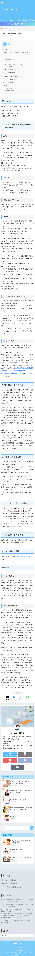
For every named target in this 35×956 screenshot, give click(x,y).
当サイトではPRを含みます (17, 24)
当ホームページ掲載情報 (9, 880)
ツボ (6, 20)
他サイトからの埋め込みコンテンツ (13, 64)
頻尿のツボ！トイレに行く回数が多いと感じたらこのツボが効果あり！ (17, 905)
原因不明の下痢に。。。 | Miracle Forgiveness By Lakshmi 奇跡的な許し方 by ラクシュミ (16, 916)
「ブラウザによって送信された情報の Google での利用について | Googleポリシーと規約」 (17, 370)
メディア (7, 57)
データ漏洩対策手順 (9, 90)
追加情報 (5, 85)
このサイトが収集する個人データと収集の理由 (15, 52)
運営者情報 (24, 947)
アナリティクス (8, 66)
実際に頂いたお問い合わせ (13, 887)
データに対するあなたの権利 (10, 76)
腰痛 (19, 20)
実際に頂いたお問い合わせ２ (10, 883)
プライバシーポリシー (17, 950)
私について (6, 49)
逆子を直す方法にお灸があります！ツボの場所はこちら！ (16, 920)
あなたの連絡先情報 (8, 82)
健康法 (26, 20)
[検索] (32, 828)
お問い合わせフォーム (10, 59)
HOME (18, 944)
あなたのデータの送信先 (9, 79)
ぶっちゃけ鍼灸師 (13, 901)
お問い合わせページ (23, 556)
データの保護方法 (9, 88)
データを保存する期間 (9, 73)
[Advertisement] (26, 9)
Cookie (6, 61)
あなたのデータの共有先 (9, 69)
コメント (7, 55)
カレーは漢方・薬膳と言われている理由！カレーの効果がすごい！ (17, 910)
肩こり (13, 20)
